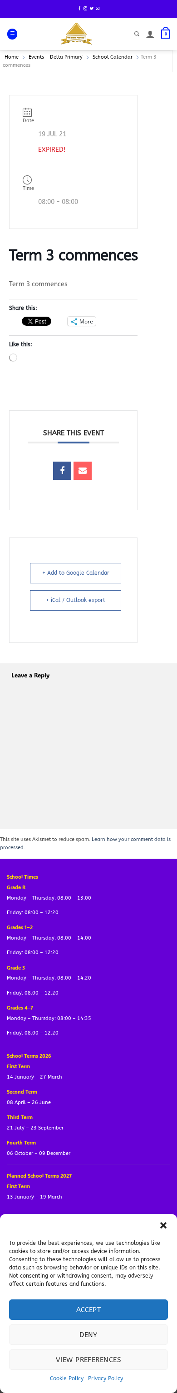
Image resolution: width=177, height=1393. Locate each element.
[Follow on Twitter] (91, 8)
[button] (163, 1225)
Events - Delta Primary (56, 57)
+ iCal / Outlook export (75, 600)
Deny (88, 1335)
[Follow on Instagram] (85, 8)
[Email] (83, 471)
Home (12, 57)
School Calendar (113, 57)
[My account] (150, 34)
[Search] (136, 34)
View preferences (88, 1360)
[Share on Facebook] (62, 471)
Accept (88, 1310)
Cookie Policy (67, 1378)
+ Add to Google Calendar (75, 573)
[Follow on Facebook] (79, 8)
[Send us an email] (97, 8)
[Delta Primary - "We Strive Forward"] (76, 34)
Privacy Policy (105, 1378)
